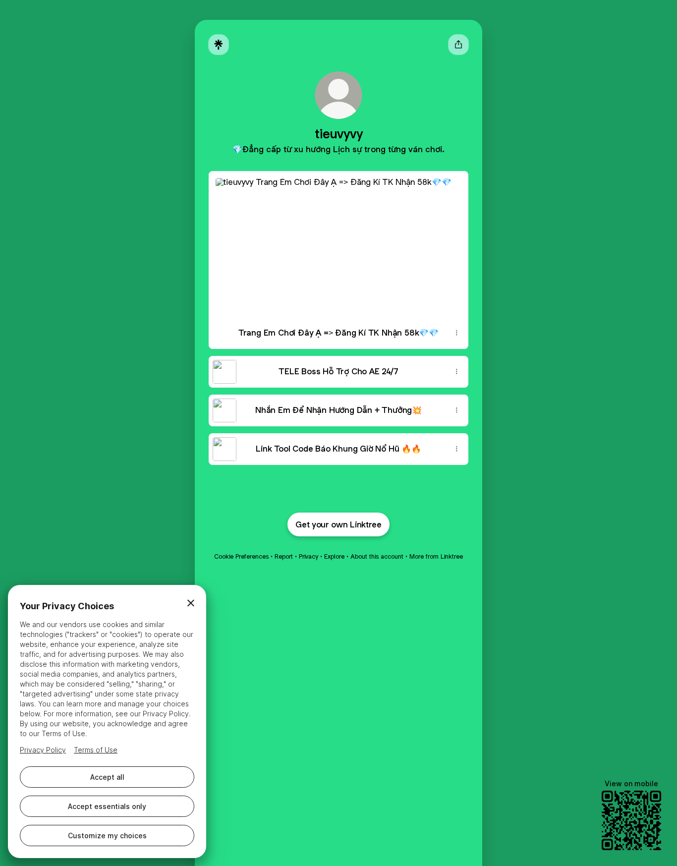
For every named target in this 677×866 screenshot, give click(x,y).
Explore (334, 556)
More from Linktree (436, 556)
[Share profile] (458, 45)
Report (284, 556)
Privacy (308, 556)
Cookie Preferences (241, 556)
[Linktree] (218, 45)
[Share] (456, 333)
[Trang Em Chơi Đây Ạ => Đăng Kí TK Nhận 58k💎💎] (338, 244)
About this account (376, 556)
